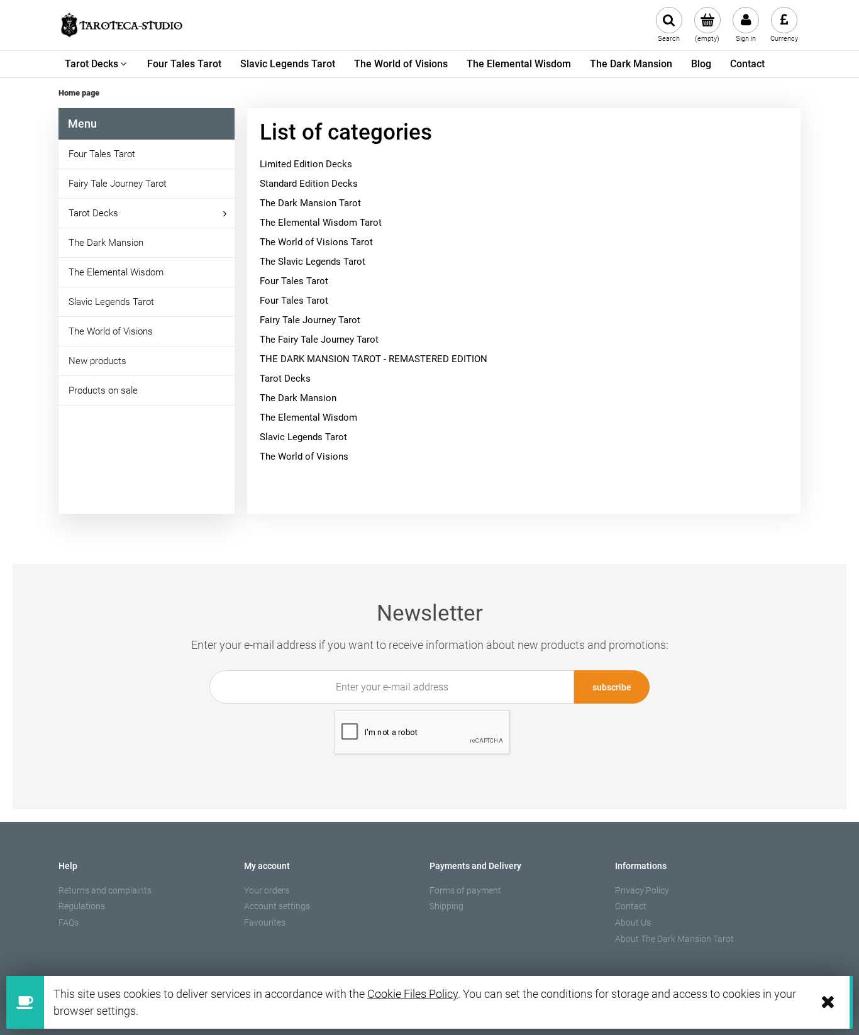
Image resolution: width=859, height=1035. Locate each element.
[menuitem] (96, 64)
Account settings (277, 906)
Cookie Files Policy (412, 993)
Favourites (264, 922)
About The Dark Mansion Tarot (674, 939)
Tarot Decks (93, 213)
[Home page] (121, 25)
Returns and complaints (105, 890)
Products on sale (103, 390)
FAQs (68, 922)
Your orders (266, 890)
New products (97, 361)
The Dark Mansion (106, 242)
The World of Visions (111, 331)
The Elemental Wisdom (116, 272)
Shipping (446, 906)
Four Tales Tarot (102, 154)
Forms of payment (465, 890)
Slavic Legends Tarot (111, 301)
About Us (633, 922)
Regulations (81, 906)
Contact (630, 906)
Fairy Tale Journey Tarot (118, 183)
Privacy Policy (642, 890)
